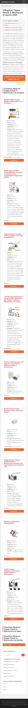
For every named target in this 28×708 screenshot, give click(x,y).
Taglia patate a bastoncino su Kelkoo (13, 30)
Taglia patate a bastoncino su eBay (13, 27)
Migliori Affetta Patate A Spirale (11, 661)
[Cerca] (23, 655)
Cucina (10, 6)
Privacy (24, 704)
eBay (4, 686)
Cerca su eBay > (7, 644)
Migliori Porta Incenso (8, 667)
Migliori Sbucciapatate (8, 664)
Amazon (5, 683)
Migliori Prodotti (9, 2)
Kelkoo (5, 689)
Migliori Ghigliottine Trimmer (10, 670)
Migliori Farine (6, 673)
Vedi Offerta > (14, 160)
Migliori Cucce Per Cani (8, 676)
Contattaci (14, 705)
